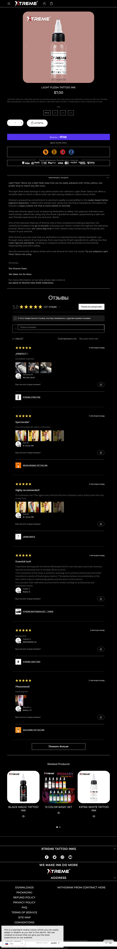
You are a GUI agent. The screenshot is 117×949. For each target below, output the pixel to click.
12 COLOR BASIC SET (58, 807)
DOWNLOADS (24, 887)
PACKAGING (24, 892)
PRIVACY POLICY (24, 902)
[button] (59, 306)
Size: (58, 107)
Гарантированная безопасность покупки (58, 160)
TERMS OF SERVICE (24, 912)
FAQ (24, 907)
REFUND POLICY (24, 897)
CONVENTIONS (24, 922)
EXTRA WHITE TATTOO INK (94, 808)
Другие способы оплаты (58, 143)
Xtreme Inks (26, 3)
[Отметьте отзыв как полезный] (101, 384)
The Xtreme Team (18, 268)
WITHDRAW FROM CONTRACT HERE (81, 887)
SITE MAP (24, 917)
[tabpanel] (23, 798)
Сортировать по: (67, 338)
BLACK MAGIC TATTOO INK (23, 808)
